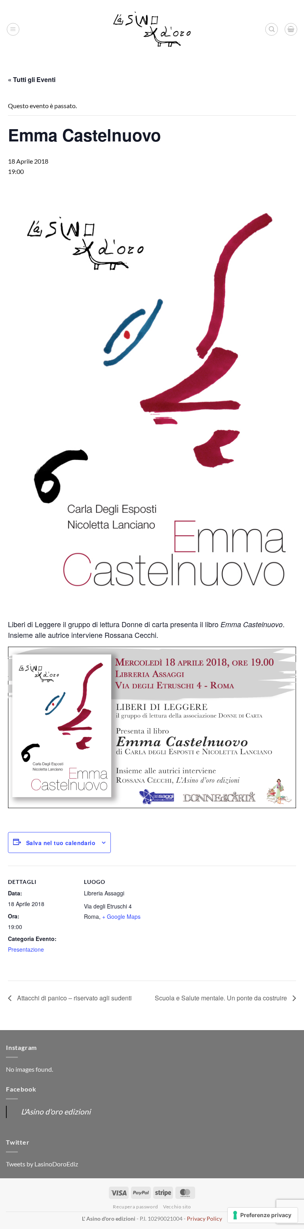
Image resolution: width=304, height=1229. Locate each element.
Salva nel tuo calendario (60, 843)
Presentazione (26, 949)
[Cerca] (271, 29)
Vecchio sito (177, 1207)
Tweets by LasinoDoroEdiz (42, 1164)
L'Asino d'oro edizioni (56, 1111)
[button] (13, 29)
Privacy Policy (204, 1218)
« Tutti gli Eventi (31, 79)
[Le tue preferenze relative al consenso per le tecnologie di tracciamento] (263, 1215)
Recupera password (135, 1207)
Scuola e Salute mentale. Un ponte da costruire (222, 997)
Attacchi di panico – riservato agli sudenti (73, 997)
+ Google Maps (121, 916)
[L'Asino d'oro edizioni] (152, 29)
